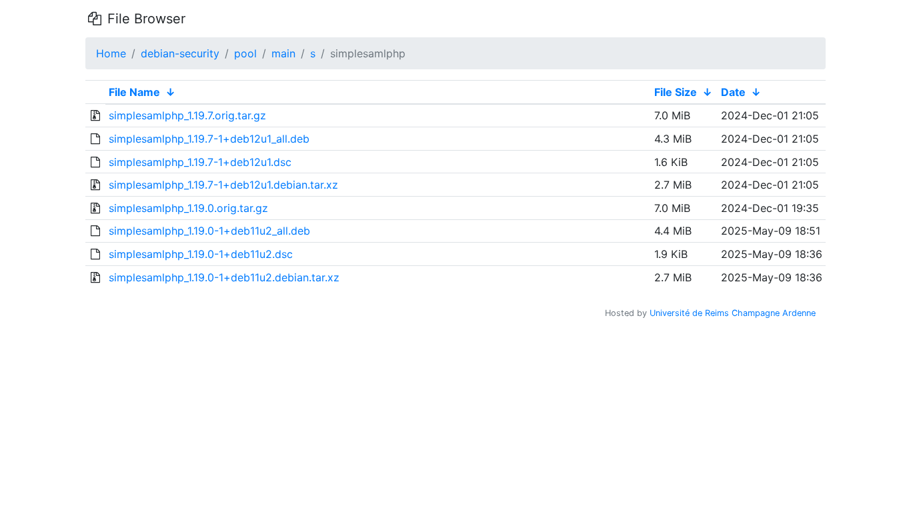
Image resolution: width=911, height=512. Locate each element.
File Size (675, 92)
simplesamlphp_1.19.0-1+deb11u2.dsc (201, 254)
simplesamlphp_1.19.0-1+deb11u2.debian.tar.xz (224, 277)
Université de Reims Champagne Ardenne (733, 313)
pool (245, 53)
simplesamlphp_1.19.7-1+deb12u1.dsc (200, 162)
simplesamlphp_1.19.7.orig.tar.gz (187, 115)
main (283, 53)
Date (733, 92)
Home (111, 53)
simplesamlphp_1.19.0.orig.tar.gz (188, 208)
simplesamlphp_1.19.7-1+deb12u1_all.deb (209, 138)
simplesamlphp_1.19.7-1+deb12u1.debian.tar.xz (223, 184)
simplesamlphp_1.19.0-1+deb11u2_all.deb (209, 230)
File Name (134, 92)
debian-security (180, 53)
